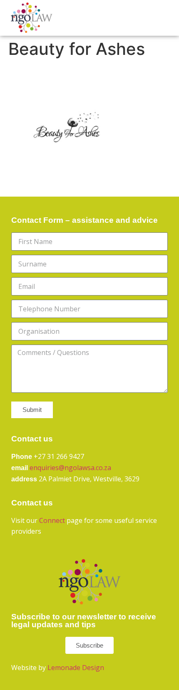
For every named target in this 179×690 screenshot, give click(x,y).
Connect (52, 520)
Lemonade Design (75, 667)
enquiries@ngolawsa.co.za (70, 467)
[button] (154, 17)
